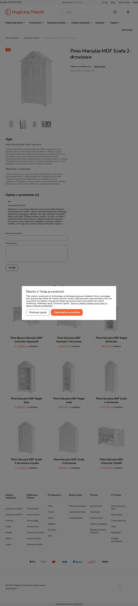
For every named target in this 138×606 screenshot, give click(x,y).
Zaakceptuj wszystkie (67, 312)
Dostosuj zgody (38, 312)
